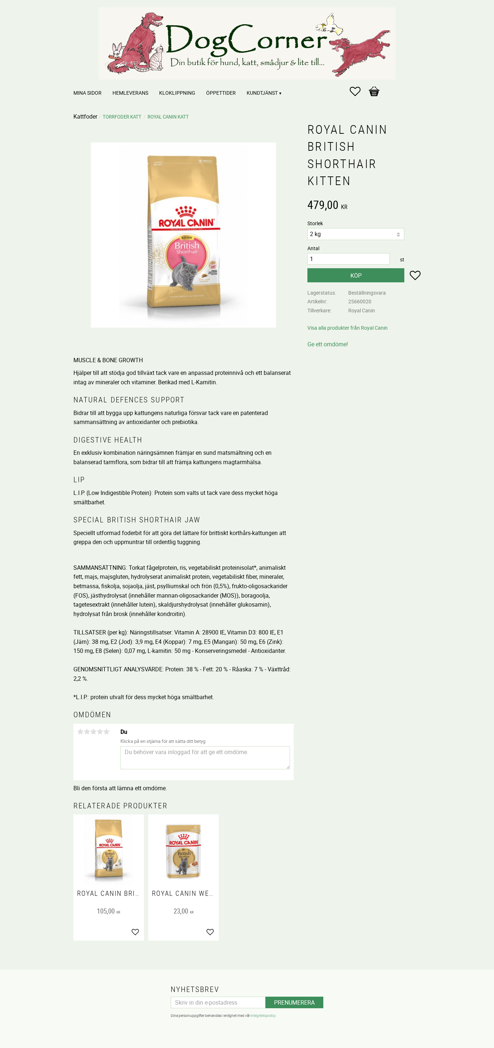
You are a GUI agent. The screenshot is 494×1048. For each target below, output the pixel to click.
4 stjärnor (100, 731)
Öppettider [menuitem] (221, 92)
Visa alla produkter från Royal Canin (347, 327)
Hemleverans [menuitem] (130, 92)
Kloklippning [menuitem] (177, 92)
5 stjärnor (106, 731)
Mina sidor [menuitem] (87, 92)
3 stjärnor (93, 731)
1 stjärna (80, 731)
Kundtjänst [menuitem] (262, 92)
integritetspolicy (263, 1015)
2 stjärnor (87, 731)
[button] (359, 91)
